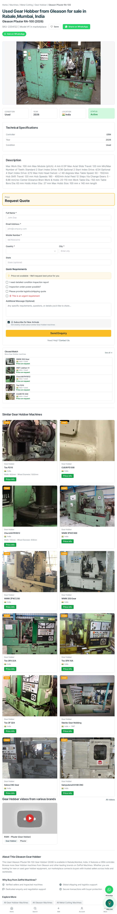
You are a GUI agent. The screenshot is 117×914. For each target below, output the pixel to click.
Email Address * (13, 224)
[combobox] (32, 251)
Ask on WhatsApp (16, 34)
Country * (10, 246)
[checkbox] (7, 282)
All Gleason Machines (42, 902)
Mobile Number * (14, 235)
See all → (108, 353)
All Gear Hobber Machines (16, 902)
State (8, 257)
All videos (110, 799)
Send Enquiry (58, 333)
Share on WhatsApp (78, 26)
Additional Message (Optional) (20, 301)
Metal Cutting (26, 5)
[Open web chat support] (110, 903)
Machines (14, 5)
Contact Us (64, 340)
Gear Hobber (41, 5)
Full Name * (11, 213)
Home (5, 5)
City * (61, 246)
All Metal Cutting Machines (69, 902)
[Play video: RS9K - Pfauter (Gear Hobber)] (29, 818)
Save (56, 26)
